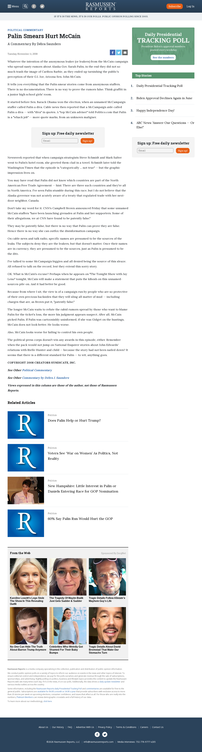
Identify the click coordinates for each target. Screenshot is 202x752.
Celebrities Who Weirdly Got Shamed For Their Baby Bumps (66, 649)
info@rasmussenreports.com (98, 741)
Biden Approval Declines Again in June (164, 98)
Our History (58, 727)
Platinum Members (25, 697)
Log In (190, 6)
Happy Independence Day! (155, 110)
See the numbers (163, 57)
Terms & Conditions (126, 727)
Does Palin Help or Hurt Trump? (74, 420)
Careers (144, 727)
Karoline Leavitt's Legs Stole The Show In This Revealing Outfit (27, 601)
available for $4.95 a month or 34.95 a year (56, 691)
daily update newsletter (109, 681)
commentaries (92, 688)
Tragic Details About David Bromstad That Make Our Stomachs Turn (105, 649)
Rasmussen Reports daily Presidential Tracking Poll (59, 688)
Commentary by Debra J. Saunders (45, 378)
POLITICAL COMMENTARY (25, 30)
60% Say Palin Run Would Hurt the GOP (80, 518)
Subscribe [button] (175, 6)
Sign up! (87, 140)
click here (47, 701)
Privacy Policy (105, 727)
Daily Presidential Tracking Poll (160, 86)
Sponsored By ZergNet (113, 553)
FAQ (70, 727)
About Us (43, 727)
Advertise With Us (85, 727)
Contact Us (157, 727)
